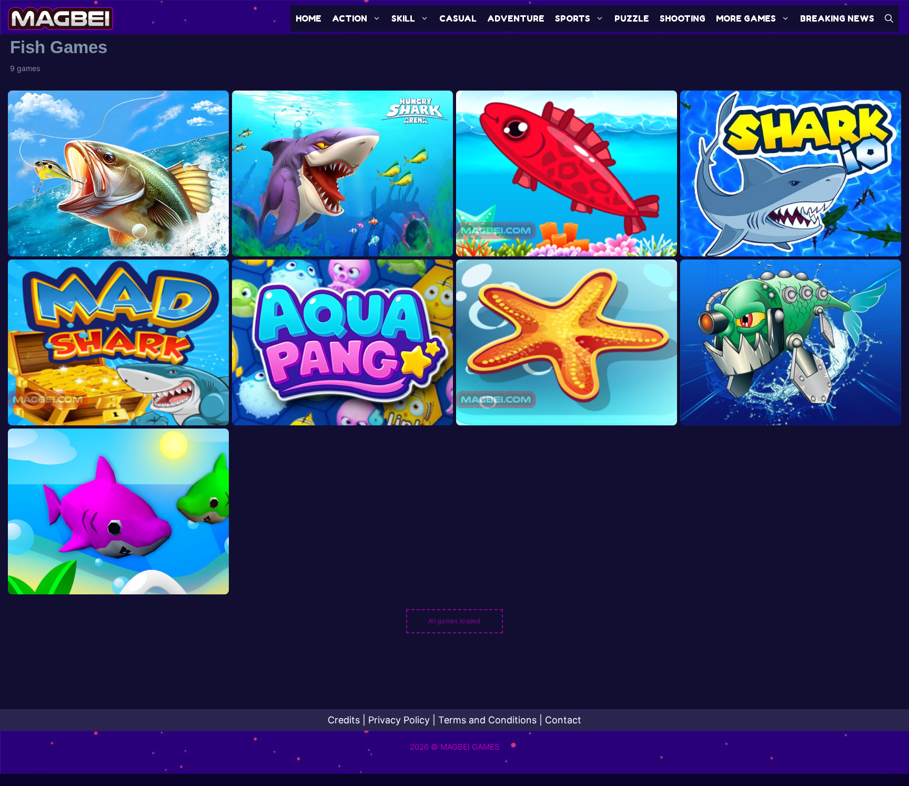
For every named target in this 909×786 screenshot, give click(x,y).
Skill (403, 18)
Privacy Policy (399, 719)
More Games (746, 18)
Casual (458, 18)
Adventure (515, 18)
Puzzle (631, 18)
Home (308, 18)
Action (349, 18)
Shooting (682, 18)
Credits (344, 719)
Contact (563, 719)
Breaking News (837, 18)
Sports (572, 18)
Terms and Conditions (487, 719)
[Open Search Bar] (889, 18)
